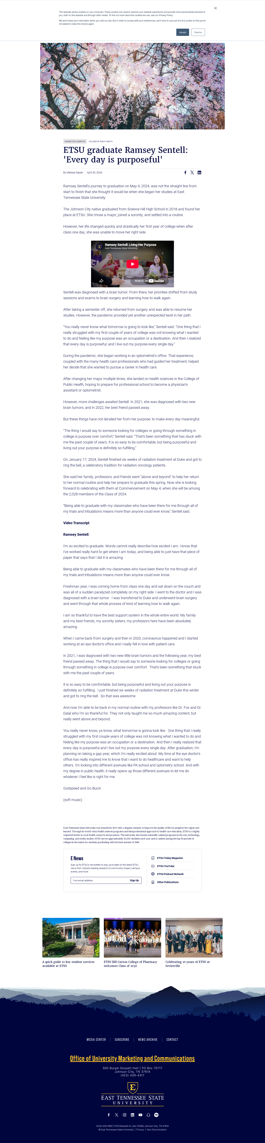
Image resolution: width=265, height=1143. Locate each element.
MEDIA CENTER (96, 1040)
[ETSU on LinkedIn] (132, 1115)
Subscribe (122, 1040)
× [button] (215, 6)
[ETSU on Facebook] (109, 1115)
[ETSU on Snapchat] (148, 1115)
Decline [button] (198, 32)
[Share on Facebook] (185, 172)
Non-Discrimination (157, 1129)
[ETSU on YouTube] (140, 1115)
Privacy (140, 1129)
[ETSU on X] (116, 1115)
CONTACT (172, 1040)
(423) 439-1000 (104, 1126)
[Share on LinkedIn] (199, 172)
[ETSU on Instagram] (124, 1115)
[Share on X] (192, 172)
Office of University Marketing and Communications (132, 1058)
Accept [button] (182, 32)
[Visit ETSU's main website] (132, 1094)
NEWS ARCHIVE (148, 1040)
